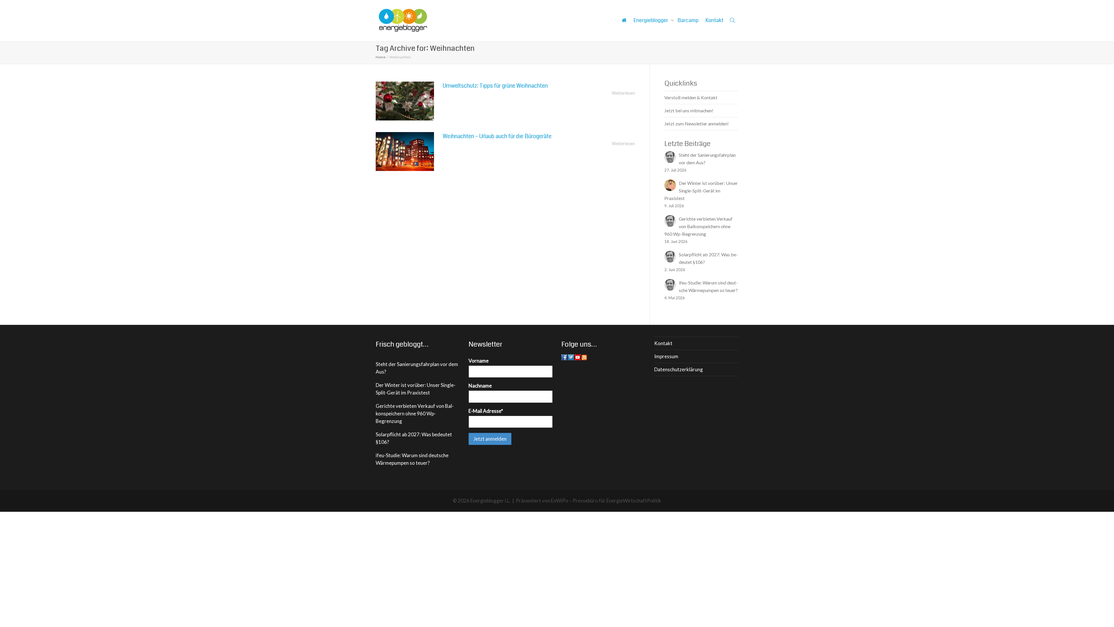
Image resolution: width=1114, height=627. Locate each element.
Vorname (479, 361)
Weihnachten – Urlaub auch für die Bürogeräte (497, 136)
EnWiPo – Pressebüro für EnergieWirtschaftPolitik (606, 501)
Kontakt (714, 20)
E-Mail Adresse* (486, 411)
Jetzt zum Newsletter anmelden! (696, 123)
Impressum (666, 356)
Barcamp (688, 20)
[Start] (624, 20)
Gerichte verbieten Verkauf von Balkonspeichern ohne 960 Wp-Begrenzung (415, 413)
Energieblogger (651, 20)
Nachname (480, 386)
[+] (405, 101)
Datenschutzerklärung (678, 369)
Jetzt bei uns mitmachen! (688, 110)
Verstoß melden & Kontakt (690, 97)
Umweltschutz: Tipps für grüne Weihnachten (495, 86)
